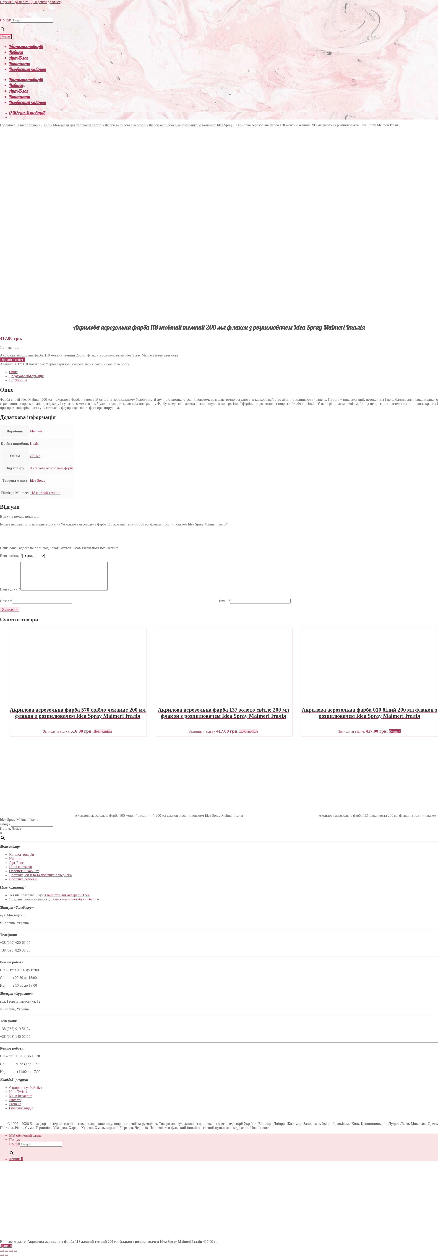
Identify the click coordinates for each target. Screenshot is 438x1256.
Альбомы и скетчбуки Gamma (75, 899)
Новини (16, 52)
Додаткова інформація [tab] (26, 376)
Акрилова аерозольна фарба (51, 468)
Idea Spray (37, 480)
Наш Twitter (18, 1092)
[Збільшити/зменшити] (2, 1251)
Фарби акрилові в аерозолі (125, 125)
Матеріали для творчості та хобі (77, 125)
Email (224, 601)
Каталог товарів (26, 46)
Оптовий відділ (21, 1108)
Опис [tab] (13, 372)
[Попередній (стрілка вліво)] (2, 1255)
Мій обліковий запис (25, 1135)
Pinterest (15, 1100)
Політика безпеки (23, 879)
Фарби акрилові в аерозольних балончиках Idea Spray (190, 125)
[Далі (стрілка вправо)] (6, 1255)
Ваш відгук (10, 589)
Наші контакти (20, 867)
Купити (6, 1246)
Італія (34, 443)
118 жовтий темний (45, 493)
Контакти (19, 63)
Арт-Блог (18, 58)
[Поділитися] (11, 1251)
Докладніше (103, 731)
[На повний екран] (6, 1251)
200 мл (35, 456)
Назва (6, 601)
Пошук (5, 20)
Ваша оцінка (11, 556)
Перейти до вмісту (47, 2)
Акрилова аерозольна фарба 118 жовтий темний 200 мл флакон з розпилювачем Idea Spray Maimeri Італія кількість (89, 355)
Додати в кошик (12, 359)
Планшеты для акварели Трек (67, 895)
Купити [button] (395, 731)
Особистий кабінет (27, 69)
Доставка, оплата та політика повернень (40, 875)
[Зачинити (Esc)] (15, 1251)
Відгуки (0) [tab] (18, 380)
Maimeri (36, 431)
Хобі (46, 125)
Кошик (16, 1159)
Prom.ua (15, 1104)
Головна (6, 125)
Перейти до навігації (16, 2)
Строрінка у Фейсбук (25, 1088)
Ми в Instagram (20, 1096)
